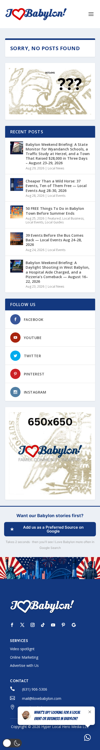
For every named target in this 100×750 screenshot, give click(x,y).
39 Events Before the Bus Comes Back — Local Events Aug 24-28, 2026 (54, 240)
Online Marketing (24, 657)
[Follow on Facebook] (12, 625)
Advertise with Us (24, 665)
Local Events (56, 195)
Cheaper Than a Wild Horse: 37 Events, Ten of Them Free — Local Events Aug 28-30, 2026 (56, 186)
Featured (54, 218)
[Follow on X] (22, 625)
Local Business (73, 218)
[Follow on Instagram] (32, 625)
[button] (12, 743)
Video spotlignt (22, 648)
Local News (56, 168)
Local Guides (54, 222)
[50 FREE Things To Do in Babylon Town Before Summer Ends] (16, 211)
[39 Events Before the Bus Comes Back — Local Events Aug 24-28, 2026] (16, 238)
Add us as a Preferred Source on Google (53, 529)
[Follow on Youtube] (53, 625)
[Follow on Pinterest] (63, 625)
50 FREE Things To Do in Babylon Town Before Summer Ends (55, 210)
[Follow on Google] (73, 625)
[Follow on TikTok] (43, 625)
